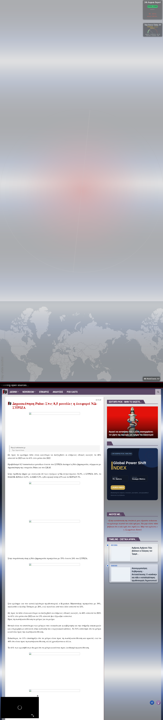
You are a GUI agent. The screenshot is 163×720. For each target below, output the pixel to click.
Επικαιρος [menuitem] (44, 392)
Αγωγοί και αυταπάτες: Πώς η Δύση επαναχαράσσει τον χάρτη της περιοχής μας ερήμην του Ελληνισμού (131, 433)
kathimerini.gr (20, 447)
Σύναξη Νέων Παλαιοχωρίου (132, 532)
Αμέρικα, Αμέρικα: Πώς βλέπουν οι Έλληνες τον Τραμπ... (142, 550)
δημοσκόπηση (20, 450)
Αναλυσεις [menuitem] (58, 392)
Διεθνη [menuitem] (13, 392)
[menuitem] (5, 392)
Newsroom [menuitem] (28, 392)
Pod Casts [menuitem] (72, 392)
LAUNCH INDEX (118, 487)
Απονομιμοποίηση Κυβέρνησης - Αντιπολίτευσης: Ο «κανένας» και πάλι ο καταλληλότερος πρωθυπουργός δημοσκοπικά (144, 574)
